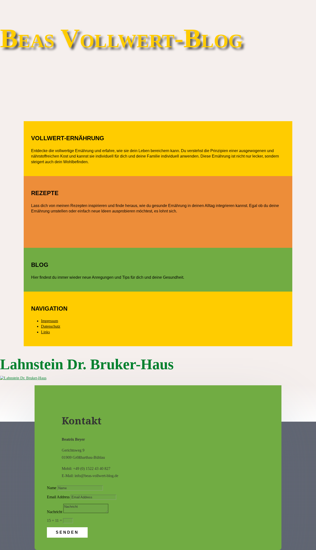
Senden (67, 532)
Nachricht (54, 512)
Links (45, 332)
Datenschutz (50, 326)
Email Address (58, 497)
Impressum (49, 321)
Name (51, 488)
